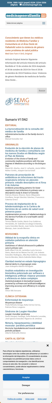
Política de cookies (15, 399)
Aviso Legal (29, 399)
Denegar (26, 385)
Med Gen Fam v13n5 (14, 53)
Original (28, 53)
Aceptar (26, 377)
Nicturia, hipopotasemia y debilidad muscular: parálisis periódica (23, 324)
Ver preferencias (26, 393)
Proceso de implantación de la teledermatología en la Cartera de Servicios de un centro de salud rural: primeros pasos (24, 208)
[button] (47, 345)
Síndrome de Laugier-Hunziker (21, 311)
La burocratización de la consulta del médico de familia (24, 130)
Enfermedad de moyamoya (19, 300)
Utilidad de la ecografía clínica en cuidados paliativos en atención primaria (22, 240)
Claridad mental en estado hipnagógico (25, 261)
